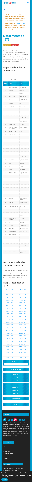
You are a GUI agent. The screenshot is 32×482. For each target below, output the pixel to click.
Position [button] (5, 83)
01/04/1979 (9, 306)
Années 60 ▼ (16, 374)
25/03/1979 (22, 303)
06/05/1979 (22, 311)
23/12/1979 (9, 358)
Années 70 (8, 45)
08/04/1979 (22, 306)
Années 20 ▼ (16, 393)
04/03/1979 (9, 300)
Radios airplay (7, 449)
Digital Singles (16, 404)
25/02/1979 (22, 297)
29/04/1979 (9, 311)
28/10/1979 (9, 347)
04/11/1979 (22, 347)
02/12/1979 (22, 352)
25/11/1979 (9, 352)
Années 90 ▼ (16, 384)
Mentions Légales (8, 453)
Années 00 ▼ (16, 387)
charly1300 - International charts (12, 470)
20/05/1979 (22, 314)
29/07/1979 (22, 327)
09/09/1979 (22, 336)
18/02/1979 (9, 297)
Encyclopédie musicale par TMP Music (13, 468)
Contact (6, 458)
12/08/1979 (22, 330)
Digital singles (7, 451)
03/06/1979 (22, 316)
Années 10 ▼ (16, 390)
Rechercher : (16, 362)
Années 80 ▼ (16, 381)
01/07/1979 (22, 322)
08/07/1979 (9, 325)
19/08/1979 (9, 333)
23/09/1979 (22, 338)
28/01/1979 (22, 292)
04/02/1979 (9, 295)
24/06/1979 (9, 322)
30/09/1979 (9, 341)
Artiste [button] (11, 83)
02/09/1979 (9, 336)
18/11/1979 (22, 349)
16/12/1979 (22, 355)
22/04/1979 (22, 308)
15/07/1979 (22, 325)
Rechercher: (14, 79)
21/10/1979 (22, 344)
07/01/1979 (9, 289)
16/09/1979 (9, 338)
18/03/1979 (9, 303)
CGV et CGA (7, 456)
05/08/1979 (9, 330)
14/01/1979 (22, 289)
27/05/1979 (9, 316)
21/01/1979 (9, 292)
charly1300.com (21, 23)
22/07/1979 (9, 327)
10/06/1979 (9, 319)
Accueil (4, 45)
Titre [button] (21, 83)
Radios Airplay (16, 399)
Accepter (5, 479)
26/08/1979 (22, 333)
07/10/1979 (22, 341)
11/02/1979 (22, 295)
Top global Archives (16, 369)
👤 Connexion (7, 9)
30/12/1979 (22, 358)
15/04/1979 (9, 308)
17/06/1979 (22, 319)
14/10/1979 (9, 344)
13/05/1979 (9, 314)
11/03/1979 (22, 300)
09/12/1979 (9, 355)
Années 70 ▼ (16, 377)
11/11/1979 (9, 349)
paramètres (15, 476)
